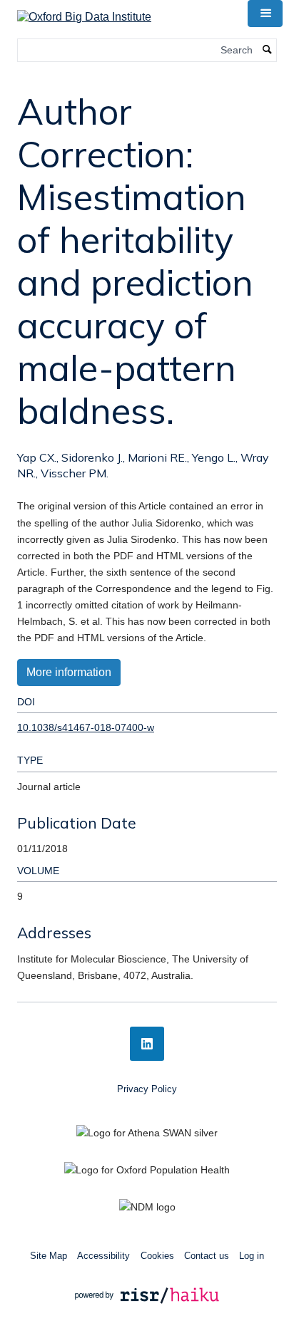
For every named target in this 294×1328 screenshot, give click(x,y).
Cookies (157, 1255)
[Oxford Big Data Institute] (84, 12)
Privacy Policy (147, 1089)
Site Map (48, 1255)
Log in (251, 1255)
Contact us (206, 1255)
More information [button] (68, 672)
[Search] (267, 50)
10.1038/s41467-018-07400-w (85, 727)
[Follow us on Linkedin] (147, 1044)
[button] (265, 13)
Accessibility (103, 1255)
